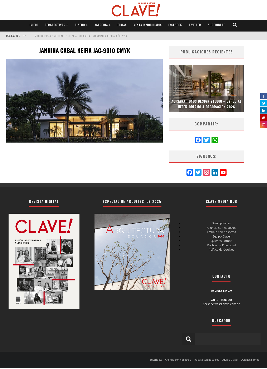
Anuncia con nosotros (221, 228)
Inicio (33, 24)
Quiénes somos (250, 359)
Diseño (80, 24)
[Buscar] (235, 24)
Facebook (175, 24)
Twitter (195, 24)
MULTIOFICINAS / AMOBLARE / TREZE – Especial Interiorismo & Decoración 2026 (81, 36)
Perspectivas (55, 24)
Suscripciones (221, 223)
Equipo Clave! (221, 236)
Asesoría (101, 24)
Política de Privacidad (221, 245)
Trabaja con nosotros (221, 232)
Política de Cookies (221, 249)
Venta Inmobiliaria (148, 24)
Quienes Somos (221, 241)
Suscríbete (216, 24)
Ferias (122, 24)
